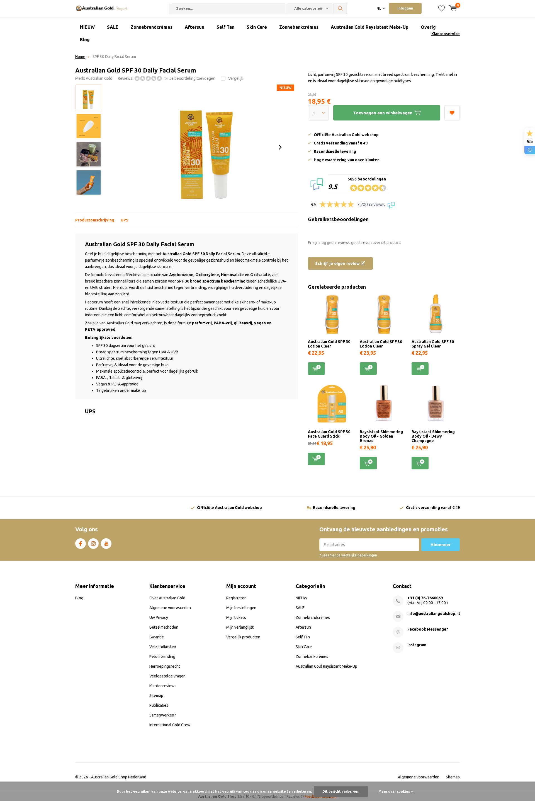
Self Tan (225, 27)
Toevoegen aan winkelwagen (316, 368)
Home (80, 56)
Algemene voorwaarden (170, 607)
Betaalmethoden (163, 627)
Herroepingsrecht (164, 666)
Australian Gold (99, 78)
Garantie (156, 637)
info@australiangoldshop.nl (433, 613)
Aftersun (194, 27)
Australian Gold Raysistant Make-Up (369, 27)
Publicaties (158, 705)
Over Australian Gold (167, 598)
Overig (428, 27)
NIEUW (87, 27)
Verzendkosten (162, 647)
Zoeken (340, 8)
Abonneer (441, 544)
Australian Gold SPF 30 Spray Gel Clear (433, 343)
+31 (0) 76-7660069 (425, 598)
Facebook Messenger (427, 629)
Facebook (80, 543)
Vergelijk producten (243, 637)
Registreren (236, 598)
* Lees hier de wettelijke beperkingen (348, 555)
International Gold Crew (169, 725)
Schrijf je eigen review (338, 263)
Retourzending (162, 656)
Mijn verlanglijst (240, 627)
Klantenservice (445, 34)
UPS (124, 220)
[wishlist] (441, 8)
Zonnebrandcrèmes (151, 27)
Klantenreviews (162, 686)
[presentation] (280, 147)
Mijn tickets (236, 617)
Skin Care (257, 27)
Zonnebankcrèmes (298, 27)
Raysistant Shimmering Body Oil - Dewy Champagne (433, 436)
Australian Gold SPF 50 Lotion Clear (381, 343)
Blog (85, 39)
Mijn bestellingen (241, 607)
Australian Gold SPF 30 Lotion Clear (329, 343)
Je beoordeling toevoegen (192, 78)
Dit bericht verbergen (340, 791)
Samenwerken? (162, 715)
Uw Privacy (158, 617)
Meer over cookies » (395, 791)
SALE (112, 27)
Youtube (106, 543)
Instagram (93, 543)
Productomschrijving (94, 220)
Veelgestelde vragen (167, 676)
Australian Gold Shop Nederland (118, 777)
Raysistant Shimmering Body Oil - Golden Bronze (381, 436)
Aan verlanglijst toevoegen (452, 112)
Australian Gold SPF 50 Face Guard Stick (329, 434)
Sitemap (156, 695)
